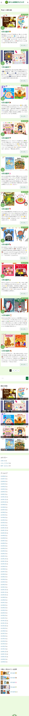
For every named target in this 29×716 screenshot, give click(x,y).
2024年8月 (3, 538)
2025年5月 (3, 515)
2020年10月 (3, 656)
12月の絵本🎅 (7, 315)
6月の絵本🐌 (6, 102)
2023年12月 (3, 558)
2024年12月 (3, 527)
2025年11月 (3, 499)
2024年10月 (3, 533)
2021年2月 (3, 646)
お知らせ (3, 460)
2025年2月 (3, 522)
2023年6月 (3, 574)
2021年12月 (3, 620)
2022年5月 (3, 607)
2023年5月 (3, 576)
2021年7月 (3, 633)
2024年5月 (3, 545)
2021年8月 (3, 631)
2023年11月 (3, 561)
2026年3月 (3, 489)
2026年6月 (3, 481)
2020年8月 (3, 661)
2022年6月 (3, 605)
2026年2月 (3, 491)
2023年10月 (3, 563)
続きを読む (23, 45)
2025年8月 (3, 507)
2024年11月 (3, 530)
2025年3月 (3, 520)
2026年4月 (3, 486)
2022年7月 (3, 602)
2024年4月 (3, 548)
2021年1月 (3, 649)
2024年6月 (3, 543)
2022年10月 (3, 594)
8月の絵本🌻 (6, 32)
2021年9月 (3, 628)
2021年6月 (3, 636)
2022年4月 (3, 610)
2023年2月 (3, 584)
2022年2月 (3, 615)
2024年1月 (3, 556)
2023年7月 (3, 571)
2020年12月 (3, 651)
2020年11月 (3, 654)
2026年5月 (3, 484)
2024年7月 (3, 540)
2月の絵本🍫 (6, 244)
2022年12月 (3, 589)
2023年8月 (3, 569)
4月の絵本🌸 (6, 173)
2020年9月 (3, 659)
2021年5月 (3, 638)
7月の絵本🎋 (6, 67)
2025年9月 (3, 504)
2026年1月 (3, 494)
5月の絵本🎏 (6, 138)
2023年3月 (3, 582)
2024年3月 (3, 551)
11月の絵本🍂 (7, 351)
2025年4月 (3, 517)
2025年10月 (3, 502)
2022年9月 (3, 597)
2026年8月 (3, 476)
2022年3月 (3, 613)
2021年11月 (3, 623)
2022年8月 (3, 600)
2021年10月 (3, 625)
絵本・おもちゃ (25, 14)
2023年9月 (3, 566)
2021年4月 (3, 641)
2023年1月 (3, 587)
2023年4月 (3, 579)
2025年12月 (3, 496)
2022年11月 (3, 592)
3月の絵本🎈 (6, 209)
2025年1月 (3, 525)
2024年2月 (3, 553)
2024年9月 (3, 535)
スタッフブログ (5, 463)
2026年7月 (3, 478)
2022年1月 (3, 618)
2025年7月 (3, 509)
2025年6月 (3, 512)
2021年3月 (3, 643)
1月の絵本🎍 (6, 280)
